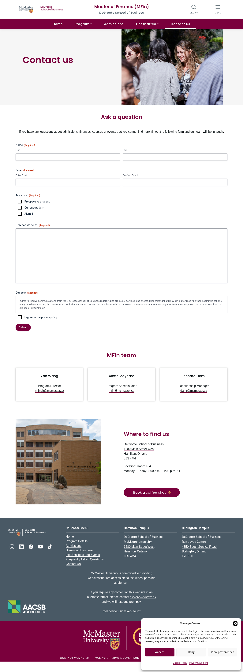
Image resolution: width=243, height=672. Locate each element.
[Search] (194, 9)
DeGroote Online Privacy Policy (121, 611)
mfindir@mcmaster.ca (49, 390)
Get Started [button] (146, 24)
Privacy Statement (198, 663)
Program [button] (82, 24)
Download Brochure (79, 550)
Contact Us (180, 24)
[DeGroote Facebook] (31, 546)
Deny (191, 652)
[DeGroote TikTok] (50, 546)
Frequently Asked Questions (85, 559)
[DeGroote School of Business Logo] (27, 532)
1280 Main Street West (139, 449)
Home (58, 24)
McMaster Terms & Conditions (117, 657)
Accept (159, 652)
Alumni (28, 213)
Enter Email (22, 175)
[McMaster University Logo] (121, 638)
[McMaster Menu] (217, 9)
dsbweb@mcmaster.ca (143, 597)
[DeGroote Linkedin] (22, 546)
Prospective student (37, 201)
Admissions (114, 24)
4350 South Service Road (199, 546)
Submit (23, 327)
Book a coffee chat (149, 492)
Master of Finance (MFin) (121, 7)
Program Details (77, 541)
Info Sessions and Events (83, 554)
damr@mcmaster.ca (193, 390)
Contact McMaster (74, 657)
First (18, 150)
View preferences (222, 652)
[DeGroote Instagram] (12, 546)
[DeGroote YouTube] (41, 546)
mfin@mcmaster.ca (121, 390)
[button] (235, 623)
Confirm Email (130, 175)
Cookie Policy (180, 663)
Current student (34, 207)
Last (125, 150)
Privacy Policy (37, 307)
